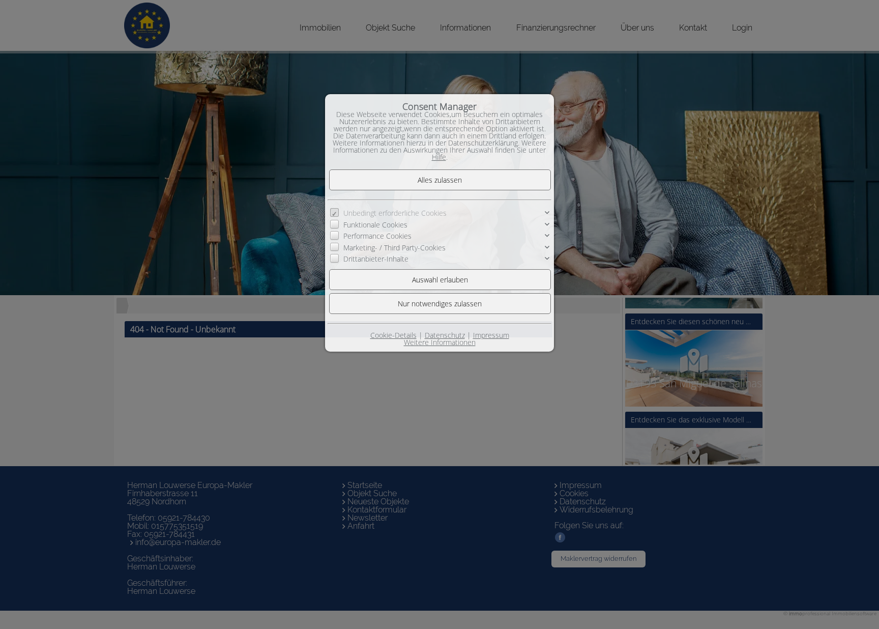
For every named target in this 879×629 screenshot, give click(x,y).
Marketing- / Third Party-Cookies (394, 247)
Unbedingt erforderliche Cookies (395, 213)
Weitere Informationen (440, 342)
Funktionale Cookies (375, 225)
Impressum (491, 335)
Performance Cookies (377, 236)
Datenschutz (445, 335)
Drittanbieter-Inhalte (375, 259)
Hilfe (439, 157)
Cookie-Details (393, 335)
